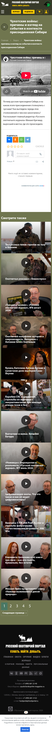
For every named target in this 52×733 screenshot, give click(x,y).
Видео (16, 41)
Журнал (16, 12)
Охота (18, 657)
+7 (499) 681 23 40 (29, 684)
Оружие (27, 657)
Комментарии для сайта (32, 186)
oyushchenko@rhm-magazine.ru (32, 687)
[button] (25, 721)
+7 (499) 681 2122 (30, 698)
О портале (9, 664)
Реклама (20, 664)
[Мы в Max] (40, 675)
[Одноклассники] (15, 140)
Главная (4, 41)
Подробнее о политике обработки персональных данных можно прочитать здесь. (25, 724)
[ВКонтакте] (9, 140)
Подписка (28, 12)
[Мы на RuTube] (26, 675)
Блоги (45, 657)
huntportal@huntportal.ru (28, 701)
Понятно (25, 729)
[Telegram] (28, 140)
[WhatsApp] (21, 140)
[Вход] (46, 12)
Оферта (29, 664)
